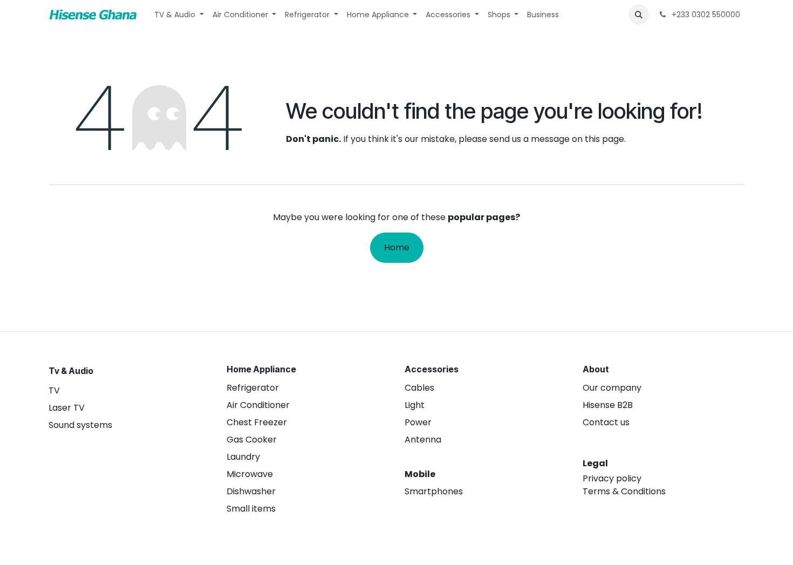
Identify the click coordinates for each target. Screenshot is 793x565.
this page (604, 139)
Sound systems (80, 425)
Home (396, 247)
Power (418, 422)
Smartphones (434, 491)
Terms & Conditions (624, 491)
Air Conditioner (258, 405)
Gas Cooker (252, 439)
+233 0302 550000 (704, 14)
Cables (419, 388)
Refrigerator (253, 388)
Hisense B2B (608, 405)
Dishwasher (251, 491)
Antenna (423, 439)
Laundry (243, 457)
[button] (638, 14)
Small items (251, 508)
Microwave (250, 474)
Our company (612, 388)
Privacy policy (612, 478)
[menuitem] (179, 15)
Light (415, 405)
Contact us (606, 422)
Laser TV (67, 407)
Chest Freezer (257, 422)
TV (54, 390)
